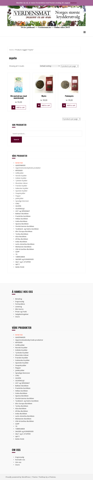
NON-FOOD (19, 267)
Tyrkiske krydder (21, 180)
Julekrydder (19, 198)
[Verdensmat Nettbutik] (46, 15)
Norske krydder (21, 175)
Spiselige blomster (22, 201)
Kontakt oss (20, 460)
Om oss (18, 462)
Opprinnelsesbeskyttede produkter (28, 168)
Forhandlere (20, 304)
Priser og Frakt (21, 312)
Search (16, 139)
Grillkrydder (19, 173)
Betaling (18, 299)
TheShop (41, 477)
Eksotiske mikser (21, 183)
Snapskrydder (20, 193)
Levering (18, 307)
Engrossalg (19, 301)
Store (17, 317)
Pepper (18, 196)
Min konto (19, 309)
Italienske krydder (21, 188)
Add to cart (20, 107)
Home (11, 50)
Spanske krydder (21, 191)
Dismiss (74, 3)
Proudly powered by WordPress (18, 477)
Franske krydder (21, 186)
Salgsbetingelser (21, 314)
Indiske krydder (20, 178)
